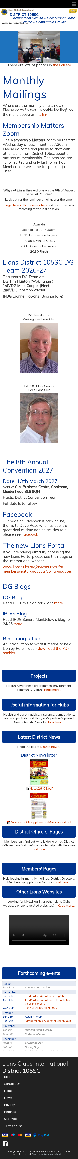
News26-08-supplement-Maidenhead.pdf (41, 822)
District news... (50, 747)
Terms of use (13, 1126)
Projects (39, 676)
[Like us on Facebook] (5, 1144)
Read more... (52, 689)
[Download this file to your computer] (39, 772)
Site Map (10, 1119)
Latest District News (39, 737)
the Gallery (62, 65)
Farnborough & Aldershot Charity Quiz (48, 1020)
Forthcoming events (39, 973)
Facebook (30, 534)
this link (41, 114)
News (8, 1098)
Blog (7, 1077)
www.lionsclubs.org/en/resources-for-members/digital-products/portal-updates (37, 569)
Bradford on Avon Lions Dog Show (46, 996)
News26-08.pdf (41, 788)
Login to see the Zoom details (25, 205)
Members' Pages (39, 869)
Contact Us (12, 1084)
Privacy (9, 1105)
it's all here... (62, 882)
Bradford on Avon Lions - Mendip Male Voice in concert (48, 1002)
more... (59, 603)
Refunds (10, 1112)
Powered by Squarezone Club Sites (48, 1154)
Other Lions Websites (39, 892)
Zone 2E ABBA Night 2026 (41, 1007)
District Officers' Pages (39, 832)
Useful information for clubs (39, 705)
